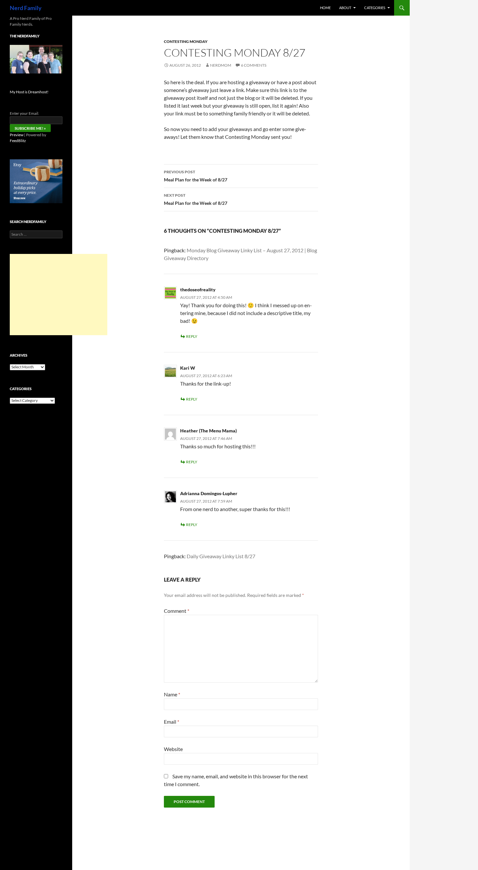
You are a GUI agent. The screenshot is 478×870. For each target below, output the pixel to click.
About (345, 8)
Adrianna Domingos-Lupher (208, 493)
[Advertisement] (58, 294)
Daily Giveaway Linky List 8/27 (221, 556)
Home (325, 8)
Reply (191, 336)
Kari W (187, 368)
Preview (16, 134)
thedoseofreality (198, 289)
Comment (176, 611)
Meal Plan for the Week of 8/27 (195, 175)
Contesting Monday (185, 41)
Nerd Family (26, 7)
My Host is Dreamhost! (29, 91)
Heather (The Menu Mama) (208, 430)
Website (173, 749)
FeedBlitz (18, 140)
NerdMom (220, 65)
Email (171, 721)
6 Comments (253, 65)
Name (172, 694)
